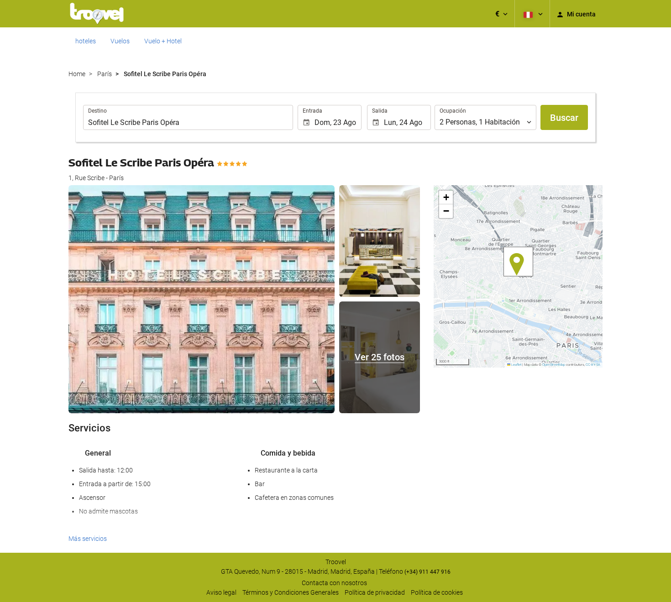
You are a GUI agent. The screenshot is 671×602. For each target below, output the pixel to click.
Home (76, 74)
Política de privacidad (375, 592)
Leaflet (515, 365)
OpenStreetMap (553, 365)
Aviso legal (221, 592)
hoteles (85, 41)
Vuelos (120, 41)
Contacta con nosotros (334, 582)
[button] (501, 13)
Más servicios (87, 538)
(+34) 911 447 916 (427, 572)
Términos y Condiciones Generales (290, 592)
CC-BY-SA (593, 365)
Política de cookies (437, 592)
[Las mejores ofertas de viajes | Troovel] (96, 13)
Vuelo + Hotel (163, 41)
